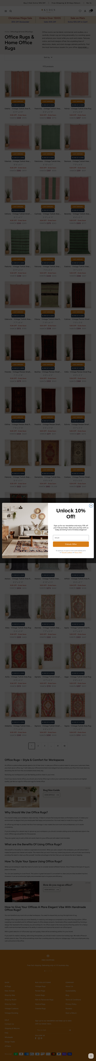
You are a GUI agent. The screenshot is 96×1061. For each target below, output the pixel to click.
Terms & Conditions (67, 552)
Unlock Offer (71, 544)
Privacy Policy (78, 552)
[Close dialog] (91, 505)
